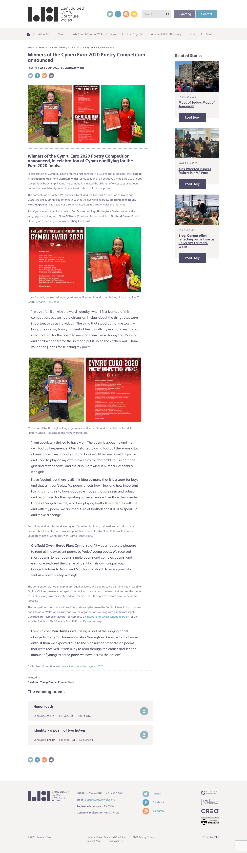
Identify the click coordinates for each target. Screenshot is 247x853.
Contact (206, 14)
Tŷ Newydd (113, 841)
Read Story (192, 117)
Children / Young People (42, 682)
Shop (209, 34)
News (61, 34)
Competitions (66, 682)
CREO (216, 837)
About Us (43, 34)
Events (193, 34)
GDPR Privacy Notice (143, 837)
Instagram (158, 810)
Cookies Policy (94, 841)
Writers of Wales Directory (166, 34)
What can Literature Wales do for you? (96, 34)
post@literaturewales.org (100, 799)
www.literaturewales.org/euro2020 (82, 666)
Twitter (156, 793)
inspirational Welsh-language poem (108, 616)
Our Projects (134, 34)
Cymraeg (185, 14)
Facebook (158, 802)
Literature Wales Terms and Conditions (107, 837)
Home (29, 34)
